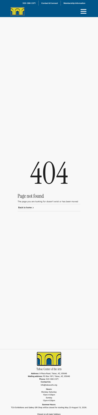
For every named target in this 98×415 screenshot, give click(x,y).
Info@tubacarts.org (49, 385)
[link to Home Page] (49, 359)
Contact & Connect (49, 3)
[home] (17, 11)
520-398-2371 (29, 3)
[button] (83, 11)
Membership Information (74, 3)
